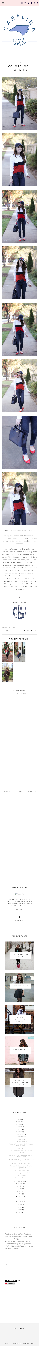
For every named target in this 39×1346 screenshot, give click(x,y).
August (20, 1184)
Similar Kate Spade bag (18, 541)
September (20, 1181)
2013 (19, 1212)
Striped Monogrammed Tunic (21, 1173)
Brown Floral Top (21, 1148)
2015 (19, 1207)
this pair (32, 568)
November (20, 1137)
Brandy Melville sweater (12, 536)
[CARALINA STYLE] (19, 33)
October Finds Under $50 (21, 1170)
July (20, 1186)
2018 (19, 1129)
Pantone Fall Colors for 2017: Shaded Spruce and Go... (21, 1145)
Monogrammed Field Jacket (21, 1163)
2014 (19, 1210)
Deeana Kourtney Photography (23, 530)
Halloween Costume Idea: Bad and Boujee (21, 1151)
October (20, 1139)
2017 (19, 1132)
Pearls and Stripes (21, 1178)
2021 (19, 1122)
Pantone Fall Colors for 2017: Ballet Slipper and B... (21, 1167)
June (20, 1189)
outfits (19, 62)
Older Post (32, 791)
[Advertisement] (19, 763)
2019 (19, 1127)
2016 (19, 1205)
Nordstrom (29, 536)
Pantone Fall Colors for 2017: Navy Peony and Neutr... (21, 1160)
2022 (19, 1119)
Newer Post (6, 791)
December (20, 1134)
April (20, 1194)
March (20, 1196)
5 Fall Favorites (21, 1175)
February (21, 1199)
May (20, 1191)
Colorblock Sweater (19, 68)
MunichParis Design (27, 1343)
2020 (19, 1124)
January (20, 1201)
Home (20, 791)
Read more (19, 909)
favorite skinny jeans (24, 578)
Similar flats (22, 538)
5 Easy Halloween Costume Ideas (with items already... (21, 1156)
